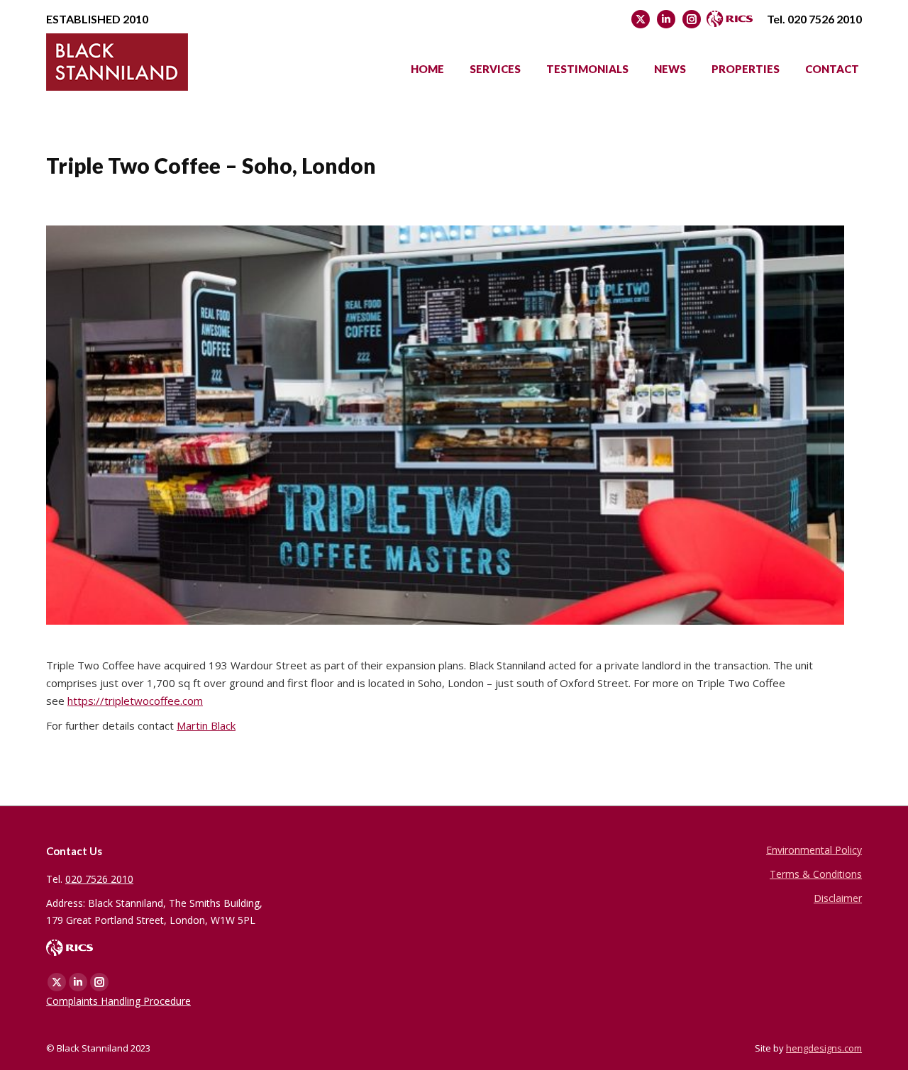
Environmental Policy (814, 850)
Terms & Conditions (816, 874)
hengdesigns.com (824, 1048)
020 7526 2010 (824, 19)
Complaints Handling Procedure (118, 1001)
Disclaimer (838, 898)
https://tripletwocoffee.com (135, 700)
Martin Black (206, 725)
